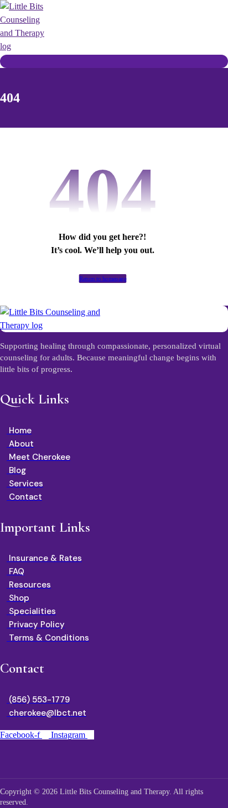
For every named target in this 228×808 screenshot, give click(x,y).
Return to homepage (103, 278)
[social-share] (115, 759)
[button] (3, 61)
